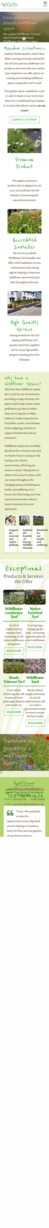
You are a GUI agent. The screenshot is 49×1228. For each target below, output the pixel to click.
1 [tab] (24, 38)
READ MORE (14, 651)
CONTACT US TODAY (24, 119)
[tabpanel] (24, 27)
